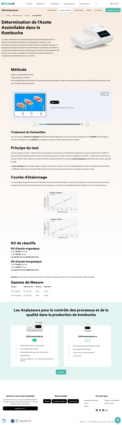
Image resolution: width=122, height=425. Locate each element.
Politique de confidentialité (112, 400)
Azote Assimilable (36, 15)
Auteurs (86, 403)
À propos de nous (69, 4)
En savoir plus (98, 10)
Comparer (61, 372)
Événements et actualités (91, 400)
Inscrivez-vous (19, 408)
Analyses (27, 15)
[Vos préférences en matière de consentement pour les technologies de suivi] (3, 422)
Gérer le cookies (109, 403)
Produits (29, 4)
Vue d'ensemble (51, 10)
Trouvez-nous (73, 401)
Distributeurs (55, 4)
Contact (47, 401)
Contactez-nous (84, 4)
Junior (87, 340)
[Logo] (8, 4)
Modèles (89, 10)
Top (34, 340)
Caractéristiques (78, 10)
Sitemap (86, 406)
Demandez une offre (113, 10)
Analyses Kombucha (65, 10)
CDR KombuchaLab (9, 10)
